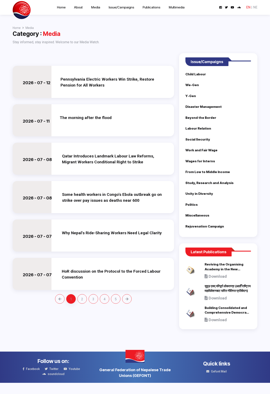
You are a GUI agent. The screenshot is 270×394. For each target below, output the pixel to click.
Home (61, 7)
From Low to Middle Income (207, 172)
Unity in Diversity (199, 194)
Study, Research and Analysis (209, 183)
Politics (191, 205)
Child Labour (195, 74)
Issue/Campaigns (121, 7)
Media (95, 7)
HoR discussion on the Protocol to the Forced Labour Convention (111, 274)
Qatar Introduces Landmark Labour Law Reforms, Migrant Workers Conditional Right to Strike (108, 159)
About (78, 7)
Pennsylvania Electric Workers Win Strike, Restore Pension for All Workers (107, 82)
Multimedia (177, 7)
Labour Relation (198, 128)
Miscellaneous (197, 215)
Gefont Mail (219, 371)
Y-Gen (190, 96)
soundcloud (56, 374)
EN (248, 7)
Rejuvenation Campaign (204, 226)
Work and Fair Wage (201, 150)
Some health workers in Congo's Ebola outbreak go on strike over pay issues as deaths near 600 (112, 197)
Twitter (54, 369)
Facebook (33, 369)
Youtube (74, 369)
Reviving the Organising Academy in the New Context (224, 269)
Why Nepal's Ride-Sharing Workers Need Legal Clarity (112, 232)
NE (255, 7)
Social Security (197, 139)
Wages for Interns (200, 161)
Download (217, 276)
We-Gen (192, 85)
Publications (151, 7)
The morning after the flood (86, 117)
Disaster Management (203, 107)
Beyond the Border (200, 118)
